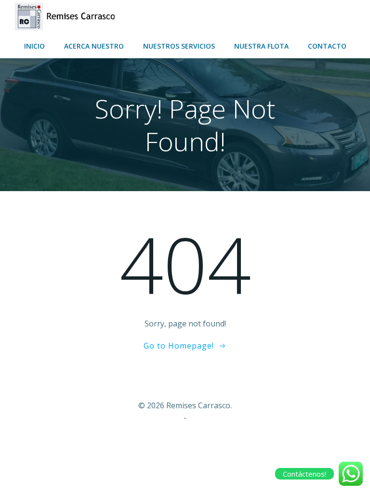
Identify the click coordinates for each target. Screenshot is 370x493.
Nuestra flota (261, 46)
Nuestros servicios (179, 46)
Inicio (34, 46)
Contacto (327, 46)
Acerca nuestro (94, 46)
